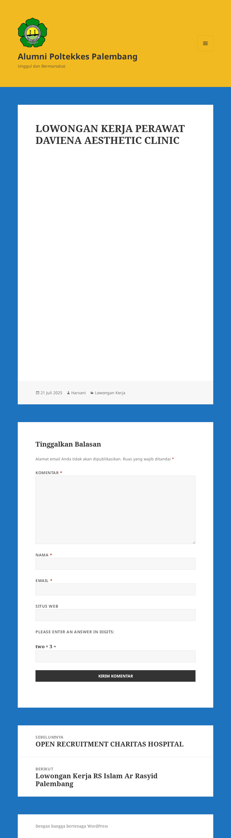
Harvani (78, 392)
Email (43, 580)
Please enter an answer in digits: (74, 631)
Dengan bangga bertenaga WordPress (71, 826)
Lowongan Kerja (110, 392)
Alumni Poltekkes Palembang (77, 56)
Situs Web (46, 606)
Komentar (49, 472)
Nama (43, 555)
